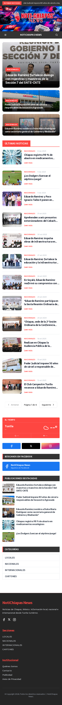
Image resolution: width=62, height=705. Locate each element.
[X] (31, 446)
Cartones (11, 576)
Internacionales (15, 570)
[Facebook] (11, 446)
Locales (10, 557)
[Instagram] (50, 446)
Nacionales (12, 564)
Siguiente (46, 404)
